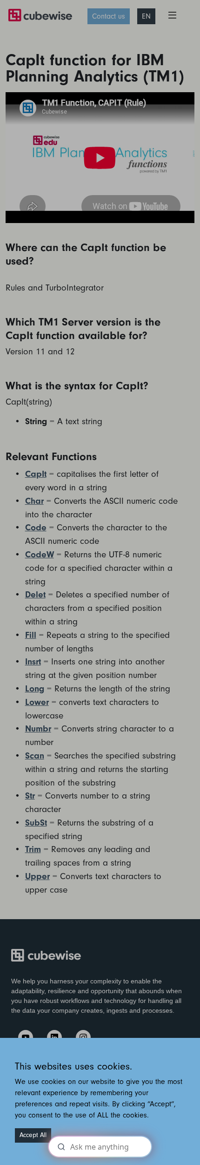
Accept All (33, 1135)
